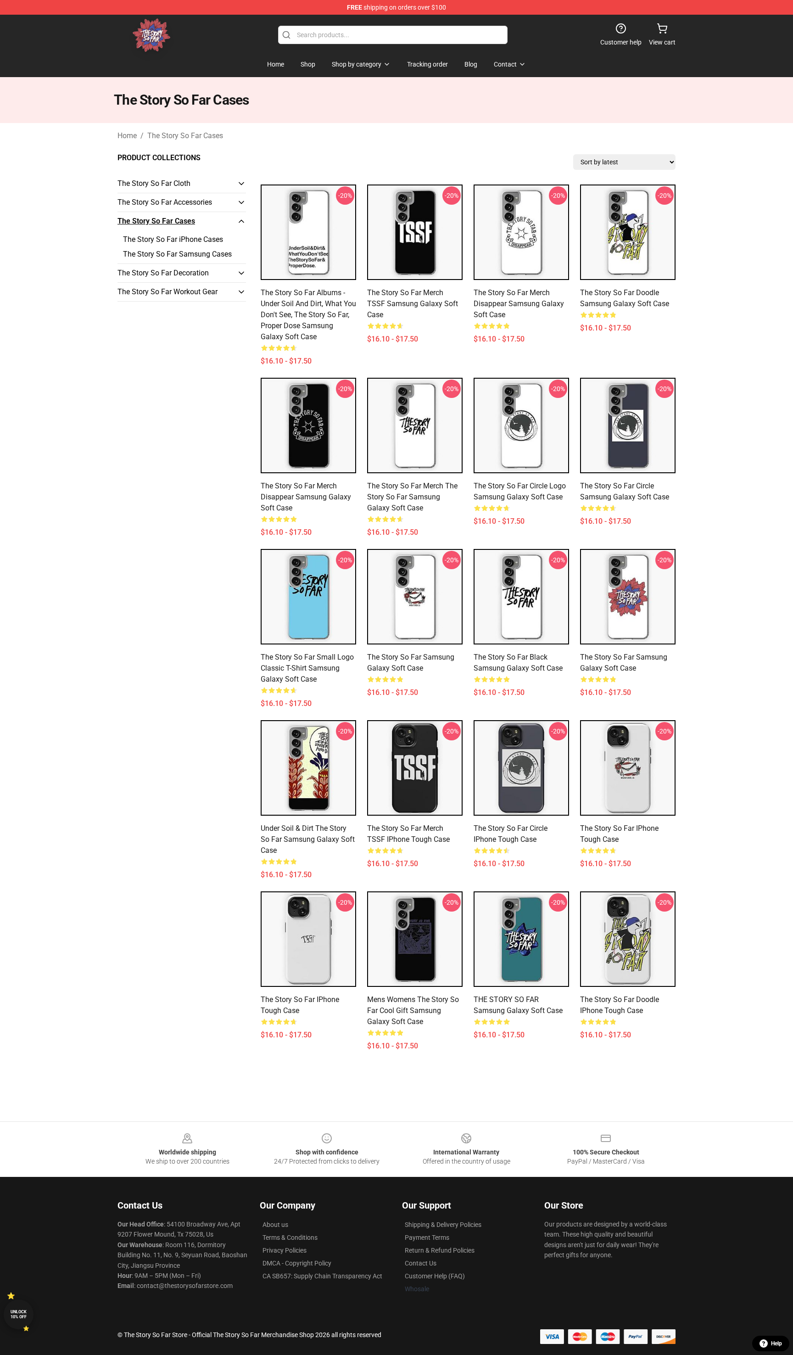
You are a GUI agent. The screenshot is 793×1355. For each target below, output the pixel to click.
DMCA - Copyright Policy (296, 1263)
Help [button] (776, 1343)
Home (127, 135)
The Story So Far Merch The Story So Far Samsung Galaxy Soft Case (412, 497)
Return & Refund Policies (440, 1250)
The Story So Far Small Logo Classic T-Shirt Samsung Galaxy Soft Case (307, 668)
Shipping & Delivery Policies (443, 1224)
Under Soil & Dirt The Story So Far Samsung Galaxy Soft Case (308, 839)
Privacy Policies (284, 1250)
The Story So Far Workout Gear (167, 291)
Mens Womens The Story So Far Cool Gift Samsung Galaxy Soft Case (413, 1010)
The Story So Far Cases (185, 135)
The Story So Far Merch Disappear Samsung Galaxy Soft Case (519, 303)
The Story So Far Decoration (163, 273)
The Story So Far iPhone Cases (173, 239)
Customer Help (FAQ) (435, 1276)
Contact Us (420, 1263)
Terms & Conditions (290, 1237)
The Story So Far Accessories (164, 202)
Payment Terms (427, 1237)
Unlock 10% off (19, 1314)
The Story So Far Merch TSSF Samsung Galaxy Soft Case (412, 303)
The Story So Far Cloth (153, 183)
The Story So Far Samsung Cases (177, 254)
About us (275, 1224)
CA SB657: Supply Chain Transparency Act (322, 1276)
